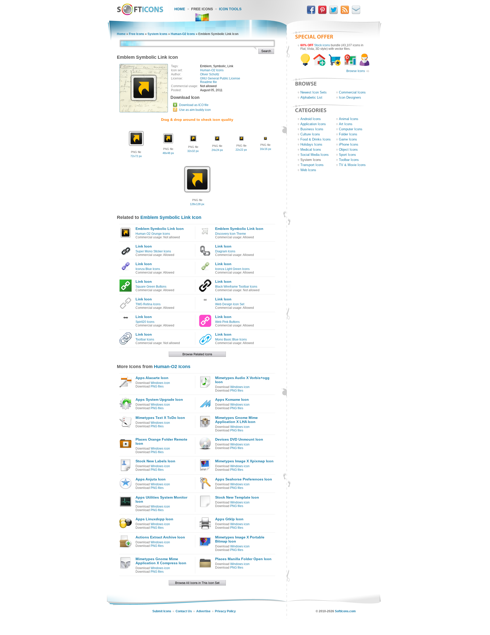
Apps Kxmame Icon (232, 399)
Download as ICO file (194, 105)
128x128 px (197, 204)
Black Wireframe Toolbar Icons (236, 286)
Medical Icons (310, 149)
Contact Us (184, 611)
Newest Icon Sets (313, 92)
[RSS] (345, 13)
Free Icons (202, 9)
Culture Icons (310, 134)
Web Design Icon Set (229, 304)
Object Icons (348, 149)
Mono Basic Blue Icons (231, 339)
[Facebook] (311, 13)
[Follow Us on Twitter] (333, 13)
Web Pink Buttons (227, 322)
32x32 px (193, 150)
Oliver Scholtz (209, 74)
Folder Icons (348, 134)
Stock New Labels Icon (155, 461)
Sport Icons (347, 155)
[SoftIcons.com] (140, 14)
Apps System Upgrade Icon (159, 399)
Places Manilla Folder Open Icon (243, 559)
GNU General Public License (220, 78)
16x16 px (265, 148)
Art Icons (345, 124)
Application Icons (313, 124)
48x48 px (168, 153)
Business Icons (311, 129)
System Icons (157, 34)
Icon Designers (350, 97)
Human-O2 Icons (183, 34)
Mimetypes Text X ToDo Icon (160, 418)
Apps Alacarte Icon (152, 378)
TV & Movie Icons (352, 165)
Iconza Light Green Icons (232, 269)
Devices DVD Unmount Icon (239, 439)
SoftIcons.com (345, 611)
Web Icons (308, 170)
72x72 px (136, 156)
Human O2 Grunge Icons (153, 234)
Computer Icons (350, 129)
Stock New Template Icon (237, 497)
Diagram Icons (225, 251)
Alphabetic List (311, 97)
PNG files (157, 386)
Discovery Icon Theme (230, 234)
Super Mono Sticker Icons (153, 251)
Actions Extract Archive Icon (160, 537)
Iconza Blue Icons (148, 269)
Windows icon (160, 383)
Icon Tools (230, 9)
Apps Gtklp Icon (229, 519)
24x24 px (217, 149)
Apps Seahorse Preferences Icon (243, 479)
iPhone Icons (348, 144)
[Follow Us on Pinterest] (322, 13)
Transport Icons (312, 165)
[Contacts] (356, 13)
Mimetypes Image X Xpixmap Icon (244, 461)
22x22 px (241, 149)
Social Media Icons (314, 155)
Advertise (203, 611)
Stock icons (322, 45)
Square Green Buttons (151, 286)
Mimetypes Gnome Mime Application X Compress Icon (161, 561)
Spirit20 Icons (145, 322)
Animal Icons (348, 119)
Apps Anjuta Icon (151, 479)
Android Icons (310, 119)
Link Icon (144, 246)
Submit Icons (161, 611)
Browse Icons (355, 71)
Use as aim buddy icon (195, 110)
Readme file (208, 82)
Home (179, 9)
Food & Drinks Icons (315, 139)
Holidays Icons (311, 144)
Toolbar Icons (145, 339)
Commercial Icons (352, 92)
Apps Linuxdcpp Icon (154, 519)
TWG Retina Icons (148, 304)
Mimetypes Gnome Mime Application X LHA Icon (236, 420)
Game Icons (348, 139)
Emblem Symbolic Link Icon (170, 217)
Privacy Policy (225, 611)
